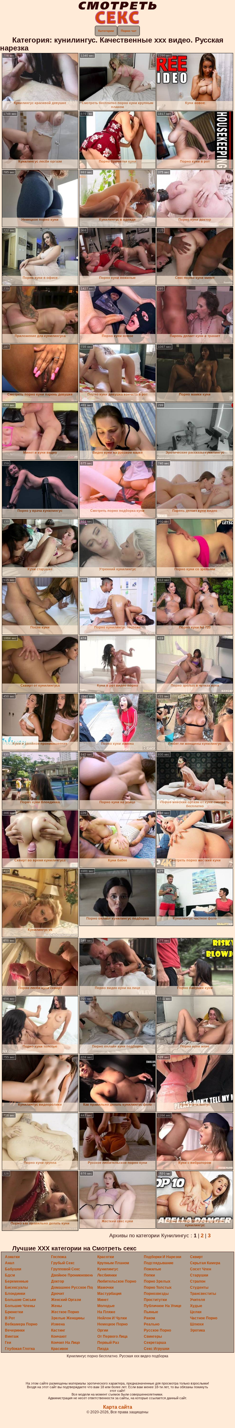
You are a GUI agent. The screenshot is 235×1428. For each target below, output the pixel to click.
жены (56, 1306)
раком (149, 1318)
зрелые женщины (67, 1318)
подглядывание (158, 1263)
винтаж (12, 1336)
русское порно (157, 1330)
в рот (10, 1318)
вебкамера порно (21, 1324)
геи (8, 1342)
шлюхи (196, 1324)
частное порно (203, 1318)
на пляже (106, 1312)
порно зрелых (157, 1281)
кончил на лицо (65, 1342)
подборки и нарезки (162, 1257)
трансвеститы (203, 1293)
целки (195, 1312)
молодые (106, 1306)
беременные (16, 1281)
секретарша (155, 1342)
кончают (59, 1336)
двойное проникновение (73, 1275)
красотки (105, 1257)
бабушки (13, 1269)
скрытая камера (205, 1263)
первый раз (108, 1342)
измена (58, 1324)
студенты (199, 1287)
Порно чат (128, 30)
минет (103, 1300)
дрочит (57, 1293)
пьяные (151, 1312)
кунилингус (107, 1269)
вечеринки (14, 1330)
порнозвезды (156, 1293)
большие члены (20, 1306)
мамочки (105, 1287)
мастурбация (109, 1293)
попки (149, 1275)
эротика (197, 1330)
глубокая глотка (20, 1349)
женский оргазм (66, 1300)
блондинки (15, 1293)
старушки (199, 1275)
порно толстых (158, 1287)
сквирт (196, 1257)
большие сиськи (20, 1300)
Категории (106, 30)
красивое (59, 1349)
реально (151, 1324)
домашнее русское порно (75, 1287)
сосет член (200, 1269)
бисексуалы (16, 1287)
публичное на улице (162, 1306)
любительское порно (116, 1281)
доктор (57, 1281)
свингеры (153, 1336)
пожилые (152, 1269)
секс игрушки (156, 1349)
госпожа (58, 1257)
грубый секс (63, 1263)
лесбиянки (107, 1275)
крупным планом (113, 1263)
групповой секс (65, 1269)
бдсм (10, 1275)
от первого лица (112, 1336)
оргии (102, 1330)
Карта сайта (117, 1407)
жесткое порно (65, 1312)
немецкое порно (112, 1324)
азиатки (12, 1257)
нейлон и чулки (112, 1318)
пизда (103, 1349)
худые (196, 1306)
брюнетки (14, 1312)
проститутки (155, 1300)
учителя (197, 1300)
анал (9, 1263)
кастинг (58, 1330)
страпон (197, 1281)
